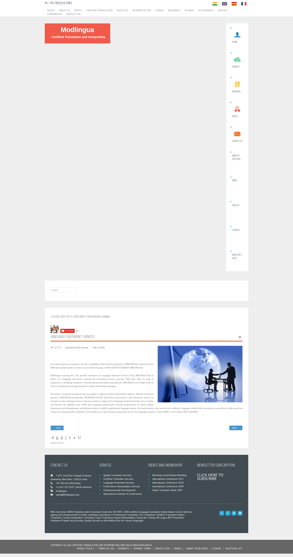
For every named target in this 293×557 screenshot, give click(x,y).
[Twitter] (234, 513)
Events (78, 10)
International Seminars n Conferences (122, 493)
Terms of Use (106, 549)
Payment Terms (142, 549)
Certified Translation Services (118, 478)
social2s (60, 443)
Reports (223, 10)
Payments (123, 549)
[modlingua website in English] (224, 3)
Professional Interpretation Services (121, 486)
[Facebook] (221, 513)
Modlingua (77, 30)
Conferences (54, 14)
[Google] (228, 513)
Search (178, 549)
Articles (235, 205)
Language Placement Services (118, 482)
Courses (236, 230)
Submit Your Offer (197, 549)
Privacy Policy (85, 549)
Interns (189, 10)
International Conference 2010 (168, 482)
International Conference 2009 (168, 486)
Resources (174, 10)
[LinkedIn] (240, 513)
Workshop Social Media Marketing (169, 475)
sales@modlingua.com (67, 494)
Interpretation (142, 10)
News (234, 180)
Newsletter (73, 14)
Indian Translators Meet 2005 (167, 490)
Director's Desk (237, 256)
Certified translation (99, 10)
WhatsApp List (234, 549)
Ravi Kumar (82, 347)
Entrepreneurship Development (119, 490)
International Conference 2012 (168, 478)
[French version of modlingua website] (243, 3)
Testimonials (206, 10)
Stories (159, 10)
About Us (64, 10)
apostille (122, 10)
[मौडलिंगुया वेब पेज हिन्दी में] (214, 3)
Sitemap (216, 549)
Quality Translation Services (117, 475)
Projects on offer (236, 157)
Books (51, 10)
